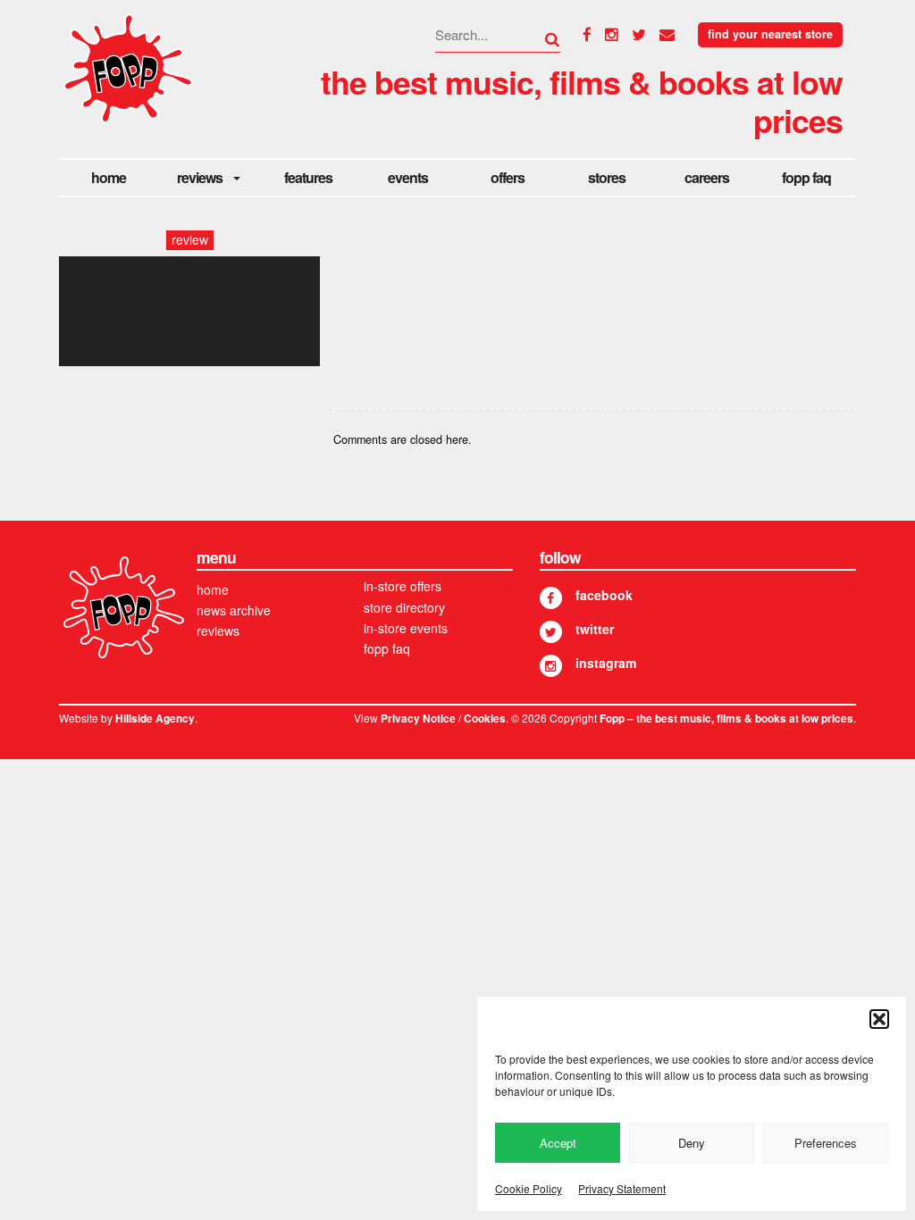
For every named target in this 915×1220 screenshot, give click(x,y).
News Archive (234, 610)
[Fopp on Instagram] (551, 666)
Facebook (604, 595)
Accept (558, 1142)
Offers (508, 177)
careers (706, 177)
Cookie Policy (528, 1188)
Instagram (605, 663)
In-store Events (406, 628)
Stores (606, 177)
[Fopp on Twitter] (551, 632)
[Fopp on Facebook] (551, 598)
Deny (691, 1142)
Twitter (594, 629)
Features (308, 177)
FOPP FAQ (806, 177)
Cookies (485, 718)
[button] (879, 1019)
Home (108, 177)
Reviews (199, 177)
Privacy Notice (418, 718)
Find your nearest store (770, 34)
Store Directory (404, 607)
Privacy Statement (622, 1188)
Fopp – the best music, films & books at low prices (726, 718)
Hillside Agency (155, 718)
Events (408, 177)
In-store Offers (402, 586)
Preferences (825, 1142)
